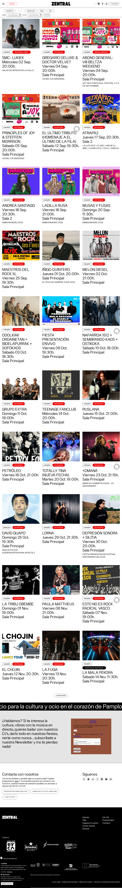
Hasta (24, 15)
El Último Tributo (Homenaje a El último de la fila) (59, 137)
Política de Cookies (85, 882)
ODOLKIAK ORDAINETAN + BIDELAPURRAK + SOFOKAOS (17, 341)
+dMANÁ (89, 471)
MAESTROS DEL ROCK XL (15, 271)
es (95, 4)
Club (20, 11)
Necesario (6, 874)
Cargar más (61, 695)
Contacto (106, 823)
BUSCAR (115, 4)
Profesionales (108, 820)
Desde (4, 15)
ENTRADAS (58, 52)
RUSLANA (90, 409)
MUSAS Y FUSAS (96, 205)
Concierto (9, 11)
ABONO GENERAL (101, 52)
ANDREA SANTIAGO (18, 205)
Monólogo (31, 11)
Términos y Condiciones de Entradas (107, 882)
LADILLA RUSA (55, 205)
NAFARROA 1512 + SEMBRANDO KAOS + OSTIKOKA (100, 339)
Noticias (85, 828)
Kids (50, 11)
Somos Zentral (88, 826)
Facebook (102, 3)
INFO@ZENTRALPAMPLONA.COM (15, 791)
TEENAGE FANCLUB (59, 409)
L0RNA (48, 533)
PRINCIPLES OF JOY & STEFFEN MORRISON (18, 137)
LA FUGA (50, 669)
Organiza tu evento (90, 823)
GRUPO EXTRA (14, 409)
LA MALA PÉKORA (97, 672)
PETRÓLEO (11, 471)
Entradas (98, 127)
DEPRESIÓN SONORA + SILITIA (100, 535)
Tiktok (106, 3)
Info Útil (105, 817)
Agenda (12, 4)
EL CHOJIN (11, 669)
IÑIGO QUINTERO (56, 269)
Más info (9, 871)
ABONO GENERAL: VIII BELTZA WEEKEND (97, 62)
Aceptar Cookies (7, 883)
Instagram (98, 3)
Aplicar (47, 15)
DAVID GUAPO (13, 533)
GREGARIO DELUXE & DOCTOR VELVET (60, 60)
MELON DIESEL (95, 269)
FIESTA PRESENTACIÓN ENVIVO (55, 339)
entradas (18, 127)
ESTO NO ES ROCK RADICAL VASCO (97, 606)
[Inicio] (61, 4)
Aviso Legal (56, 882)
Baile (42, 11)
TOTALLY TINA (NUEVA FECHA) (55, 473)
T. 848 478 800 (9, 797)
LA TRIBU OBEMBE (18, 604)
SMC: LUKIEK (13, 58)
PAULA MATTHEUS (58, 604)
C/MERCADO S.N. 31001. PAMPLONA (44, 791)
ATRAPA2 (90, 133)
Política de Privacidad (69, 882)
